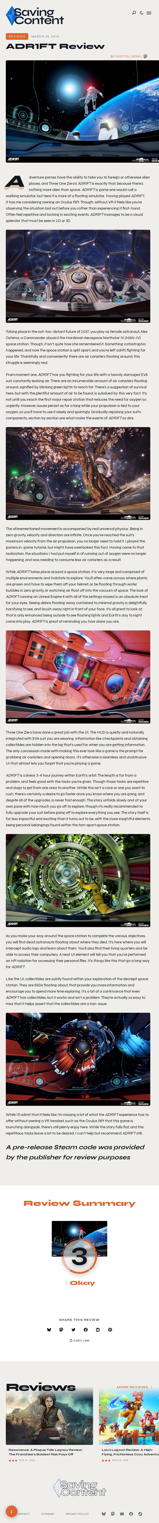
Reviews (17, 36)
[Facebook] (131, 1514)
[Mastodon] (113, 1514)
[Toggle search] (134, 13)
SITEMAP (47, 1514)
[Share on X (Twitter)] (73, 1329)
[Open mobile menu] (149, 13)
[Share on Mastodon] (61, 1329)
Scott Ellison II (129, 56)
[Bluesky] (104, 1514)
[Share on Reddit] (98, 1329)
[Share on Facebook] (85, 1329)
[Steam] (140, 1514)
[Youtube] (122, 1514)
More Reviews (132, 1387)
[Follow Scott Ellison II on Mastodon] (145, 57)
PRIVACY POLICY (77, 1514)
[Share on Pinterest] (110, 1329)
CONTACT (23, 1514)
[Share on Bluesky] (49, 1329)
